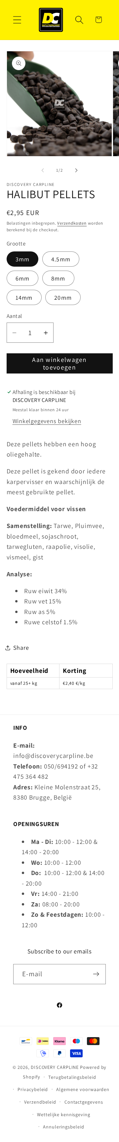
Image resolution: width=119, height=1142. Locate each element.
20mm (63, 297)
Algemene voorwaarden (82, 1089)
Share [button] (21, 647)
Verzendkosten (72, 223)
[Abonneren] (96, 974)
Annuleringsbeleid (63, 1126)
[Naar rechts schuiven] (76, 170)
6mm (23, 278)
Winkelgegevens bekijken (47, 421)
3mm (23, 259)
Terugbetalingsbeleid (72, 1077)
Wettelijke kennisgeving (63, 1114)
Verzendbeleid (40, 1102)
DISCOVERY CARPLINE (55, 1067)
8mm (58, 278)
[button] (17, 19)
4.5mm (61, 259)
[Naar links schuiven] (42, 170)
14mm (24, 297)
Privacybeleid (33, 1089)
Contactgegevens (83, 1102)
